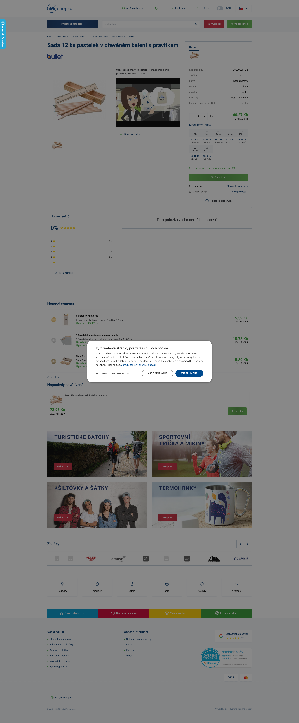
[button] (112, 373)
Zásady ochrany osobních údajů (138, 364)
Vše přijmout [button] (189, 373)
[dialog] (149, 361)
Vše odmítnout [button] (157, 373)
